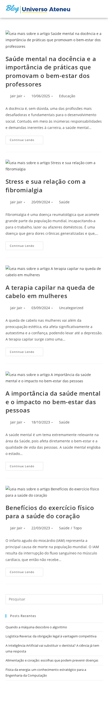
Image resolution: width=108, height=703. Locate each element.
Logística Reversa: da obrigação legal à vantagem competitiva (51, 636)
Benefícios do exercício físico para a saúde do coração (50, 511)
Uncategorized (71, 307)
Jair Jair (16, 95)
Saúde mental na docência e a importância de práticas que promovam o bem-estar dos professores (51, 71)
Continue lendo (26, 139)
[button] (88, 9)
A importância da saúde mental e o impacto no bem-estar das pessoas (53, 401)
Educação (67, 95)
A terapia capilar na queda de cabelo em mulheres (50, 291)
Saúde (64, 202)
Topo (77, 528)
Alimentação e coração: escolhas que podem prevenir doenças (52, 660)
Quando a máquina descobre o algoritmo (36, 627)
